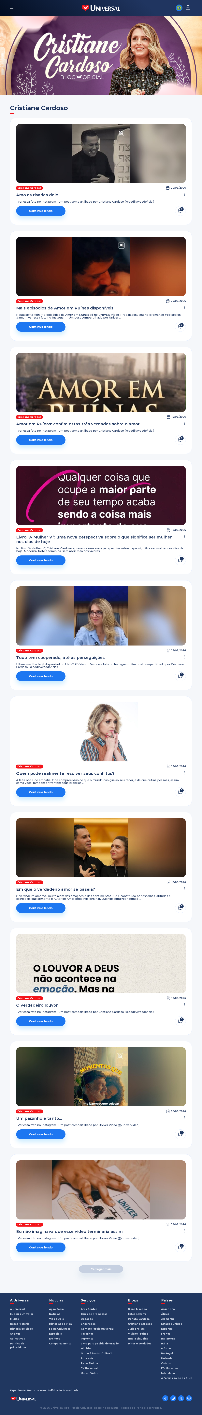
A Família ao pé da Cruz (176, 1378)
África (165, 1314)
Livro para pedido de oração (100, 1343)
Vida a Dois (56, 1318)
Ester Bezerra (137, 1314)
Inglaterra (168, 1338)
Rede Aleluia (89, 1363)
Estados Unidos (171, 1323)
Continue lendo (41, 211)
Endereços (88, 1323)
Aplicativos (17, 1338)
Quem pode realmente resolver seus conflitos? (65, 773)
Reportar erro (36, 1390)
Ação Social (57, 1309)
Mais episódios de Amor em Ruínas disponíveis (64, 308)
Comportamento (60, 1343)
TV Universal (89, 1368)
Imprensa (87, 1338)
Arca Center (89, 1309)
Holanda (166, 1358)
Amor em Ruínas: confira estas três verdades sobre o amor (78, 424)
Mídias (14, 1318)
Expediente (18, 1390)
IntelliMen (168, 1373)
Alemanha (168, 1318)
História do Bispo (21, 1328)
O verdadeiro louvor (37, 1005)
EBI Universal (170, 1368)
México (166, 1348)
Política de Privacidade (63, 1390)
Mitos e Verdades (139, 1343)
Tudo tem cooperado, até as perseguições (60, 657)
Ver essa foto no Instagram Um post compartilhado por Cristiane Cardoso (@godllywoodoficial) (85, 201)
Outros (166, 1363)
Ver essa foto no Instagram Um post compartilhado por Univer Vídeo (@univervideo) (77, 1125)
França (165, 1333)
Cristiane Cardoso (29, 187)
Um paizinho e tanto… (39, 1118)
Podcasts (87, 1358)
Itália (164, 1343)
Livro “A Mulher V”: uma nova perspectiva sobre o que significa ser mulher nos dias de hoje (94, 539)
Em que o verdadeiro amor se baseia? (55, 889)
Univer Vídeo (89, 1373)
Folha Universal (59, 1328)
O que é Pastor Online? (96, 1353)
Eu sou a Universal (22, 1314)
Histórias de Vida (60, 1323)
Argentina (168, 1309)
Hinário (86, 1348)
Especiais (55, 1333)
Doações (87, 1318)
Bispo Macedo (137, 1309)
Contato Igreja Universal (97, 1328)
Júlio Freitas (136, 1328)
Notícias (54, 1314)
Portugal (167, 1353)
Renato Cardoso (139, 1318)
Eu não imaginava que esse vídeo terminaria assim (69, 1231)
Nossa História (19, 1323)
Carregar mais (101, 1269)
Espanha (167, 1328)
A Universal (17, 1309)
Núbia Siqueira (138, 1338)
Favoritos (87, 1333)
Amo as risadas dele (37, 195)
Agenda (15, 1333)
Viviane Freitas (138, 1333)
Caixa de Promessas (94, 1314)
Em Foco (54, 1338)
